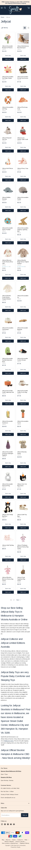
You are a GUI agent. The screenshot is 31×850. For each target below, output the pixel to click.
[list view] (28, 28)
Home (2, 17)
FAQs (26, 839)
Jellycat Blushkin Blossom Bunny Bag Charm (7, 579)
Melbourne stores (9, 741)
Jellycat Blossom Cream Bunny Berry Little (7, 262)
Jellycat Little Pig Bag (8, 545)
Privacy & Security (20, 841)
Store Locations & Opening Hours (10, 843)
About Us (8, 839)
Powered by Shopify (15, 847)
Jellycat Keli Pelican (7, 168)
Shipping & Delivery (24, 843)
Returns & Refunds (9, 841)
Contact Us (20, 839)
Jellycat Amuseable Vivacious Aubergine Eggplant (7, 453)
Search (14, 839)
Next (17, 600)
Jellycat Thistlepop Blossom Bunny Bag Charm (22, 547)
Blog (3, 839)
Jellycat (4, 49)
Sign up (24, 815)
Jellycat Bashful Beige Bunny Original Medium (23, 262)
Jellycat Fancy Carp (22, 168)
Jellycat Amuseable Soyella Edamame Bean (7, 360)
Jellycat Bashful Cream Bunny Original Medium (6, 297)
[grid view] (25, 28)
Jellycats (19, 265)
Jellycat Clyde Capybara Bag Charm (21, 579)
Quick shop (8, 55)
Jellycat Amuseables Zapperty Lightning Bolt (22, 229)
